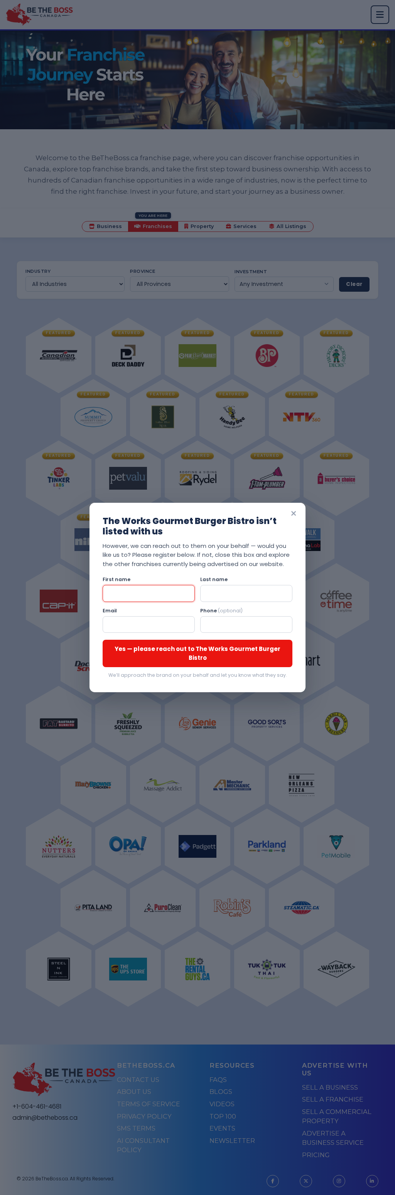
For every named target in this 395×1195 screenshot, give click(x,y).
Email (110, 610)
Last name (214, 579)
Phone (221, 610)
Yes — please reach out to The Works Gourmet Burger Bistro (197, 653)
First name (116, 579)
